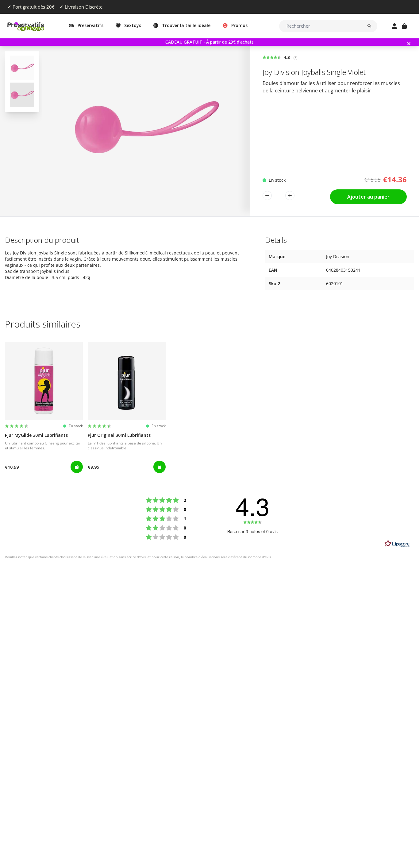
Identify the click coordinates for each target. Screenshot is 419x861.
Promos (239, 25)
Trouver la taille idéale (186, 25)
